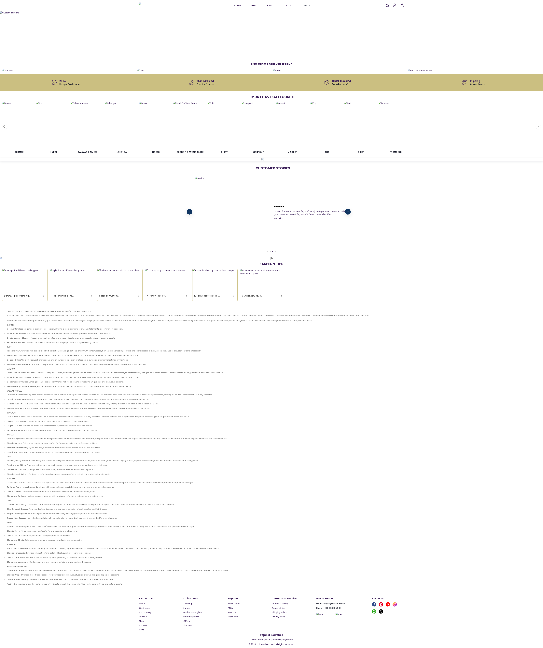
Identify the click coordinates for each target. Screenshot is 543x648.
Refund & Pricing (280, 603)
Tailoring (187, 603)
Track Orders (234, 603)
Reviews (143, 616)
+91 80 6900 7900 (332, 608)
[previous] (189, 212)
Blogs (141, 621)
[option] (271, 12)
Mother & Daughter (192, 612)
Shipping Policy (279, 612)
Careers (143, 625)
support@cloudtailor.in (334, 603)
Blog (288, 5)
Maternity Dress (191, 616)
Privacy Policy (278, 616)
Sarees (186, 608)
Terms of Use (278, 608)
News (141, 629)
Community (145, 612)
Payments (233, 616)
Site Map (187, 625)
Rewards (232, 612)
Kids (269, 5)
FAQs (230, 608)
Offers (186, 621)
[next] (348, 212)
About (142, 603)
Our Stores (144, 608)
